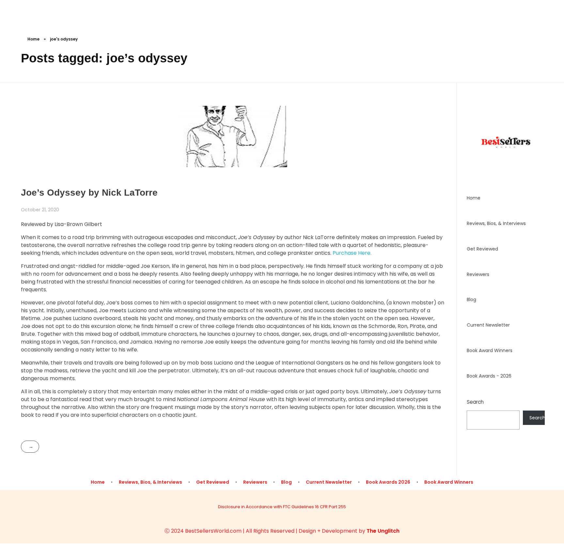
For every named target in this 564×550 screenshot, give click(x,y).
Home (33, 39)
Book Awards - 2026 (489, 376)
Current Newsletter (488, 325)
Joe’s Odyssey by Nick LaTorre (89, 192)
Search (475, 401)
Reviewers (478, 274)
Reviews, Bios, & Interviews (496, 223)
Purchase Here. (352, 253)
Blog (471, 299)
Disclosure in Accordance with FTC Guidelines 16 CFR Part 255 (282, 507)
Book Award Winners (489, 350)
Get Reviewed (482, 249)
